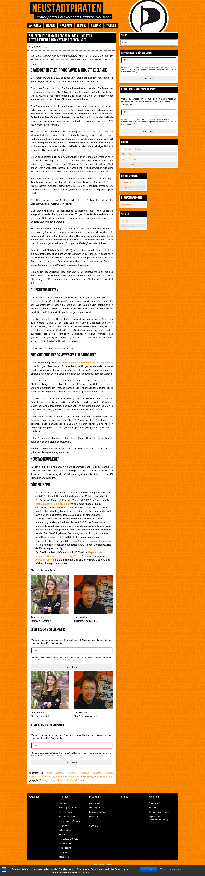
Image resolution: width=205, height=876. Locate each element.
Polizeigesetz (65, 847)
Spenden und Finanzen (159, 812)
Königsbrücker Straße (60, 776)
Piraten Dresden (129, 154)
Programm (66, 25)
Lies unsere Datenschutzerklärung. (60, 660)
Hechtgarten (62, 59)
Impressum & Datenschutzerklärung (158, 818)
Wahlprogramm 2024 (98, 807)
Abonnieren (127, 204)
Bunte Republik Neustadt (70, 820)
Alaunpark (63, 803)
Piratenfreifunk (65, 843)
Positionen (93, 816)
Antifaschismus (65, 812)
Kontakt (152, 807)
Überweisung (128, 226)
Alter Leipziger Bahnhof (61, 772)
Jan (45, 47)
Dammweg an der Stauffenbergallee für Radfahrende (85, 362)
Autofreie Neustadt (91, 772)
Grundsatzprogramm (98, 812)
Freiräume (63, 834)
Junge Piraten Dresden (132, 148)
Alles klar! (148, 869)
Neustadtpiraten (67, 8)
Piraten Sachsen (129, 159)
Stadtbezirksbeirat (103, 776)
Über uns (96, 25)
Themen (50, 25)
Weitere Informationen (171, 869)
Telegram (126, 187)
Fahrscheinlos (65, 829)
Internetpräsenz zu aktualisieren (52, 503)
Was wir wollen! (96, 803)
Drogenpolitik (65, 825)
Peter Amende (106, 865)
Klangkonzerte (100, 540)
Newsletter (153, 803)
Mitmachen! (64, 856)
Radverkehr (86, 776)
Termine (81, 25)
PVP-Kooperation (129, 164)
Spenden (111, 25)
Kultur (76, 776)
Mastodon (126, 182)
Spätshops (63, 852)
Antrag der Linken (44, 559)
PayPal (125, 221)
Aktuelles (35, 25)
